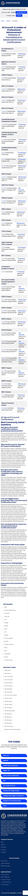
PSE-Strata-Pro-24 (9, 785)
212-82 (3, 247)
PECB (6, 647)
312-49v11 (4, 177)
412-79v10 (4, 349)
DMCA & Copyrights (5, 865)
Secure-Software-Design (11, 790)
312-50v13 (4, 111)
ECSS (3, 286)
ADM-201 (5, 760)
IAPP (6, 629)
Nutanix (6, 641)
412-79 (3, 333)
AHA (6, 607)
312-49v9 (4, 201)
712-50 (3, 78)
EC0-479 (4, 341)
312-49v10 (4, 188)
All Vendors (3, 847)
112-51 (3, 395)
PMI (5, 650)
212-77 (3, 271)
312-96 (3, 67)
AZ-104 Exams (8, 714)
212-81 (3, 310)
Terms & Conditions (5, 863)
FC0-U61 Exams (8, 686)
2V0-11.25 (6, 755)
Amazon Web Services (10, 610)
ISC (5, 632)
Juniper (6, 635)
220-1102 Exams (9, 676)
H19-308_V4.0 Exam (6, 879)
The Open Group (9, 660)
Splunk (6, 657)
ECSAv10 (4, 358)
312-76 (3, 371)
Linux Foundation (9, 638)
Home (2, 21)
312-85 (3, 234)
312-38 (3, 212)
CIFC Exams (8, 673)
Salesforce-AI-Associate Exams (12, 729)
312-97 (3, 299)
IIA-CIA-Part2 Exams (10, 710)
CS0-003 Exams (8, 682)
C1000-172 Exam (5, 874)
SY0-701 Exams (8, 692)
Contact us (3, 849)
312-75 (3, 159)
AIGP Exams (8, 670)
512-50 (3, 384)
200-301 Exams (8, 698)
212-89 (3, 322)
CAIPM (3, 53)
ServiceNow (7, 653)
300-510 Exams (8, 707)
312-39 (3, 223)
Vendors (8, 21)
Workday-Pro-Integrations (12, 801)
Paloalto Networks (9, 644)
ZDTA (4, 806)
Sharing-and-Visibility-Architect (13, 796)
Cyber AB (7, 616)
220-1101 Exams (9, 679)
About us (3, 844)
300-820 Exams (8, 701)
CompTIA (7, 613)
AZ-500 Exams (8, 723)
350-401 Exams (8, 704)
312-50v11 (4, 89)
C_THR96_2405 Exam (6, 882)
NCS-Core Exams (9, 726)
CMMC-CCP (6, 770)
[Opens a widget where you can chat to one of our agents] (17, 887)
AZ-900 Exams (8, 720)
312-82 (3, 124)
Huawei (6, 625)
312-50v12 (4, 100)
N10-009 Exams (8, 689)
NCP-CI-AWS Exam (5, 877)
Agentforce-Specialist (10, 765)
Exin (5, 619)
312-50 (3, 152)
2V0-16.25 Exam (5, 884)
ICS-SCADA (4, 408)
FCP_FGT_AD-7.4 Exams (11, 695)
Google (6, 622)
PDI (4, 780)
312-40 (3, 139)
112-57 (3, 258)
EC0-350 (4, 166)
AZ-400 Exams (8, 717)
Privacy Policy (4, 860)
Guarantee (3, 852)
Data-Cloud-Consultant (11, 775)
